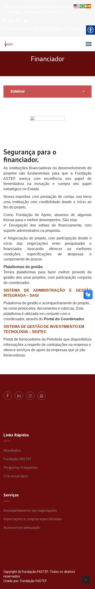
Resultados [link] (12, 450)
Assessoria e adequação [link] (21, 527)
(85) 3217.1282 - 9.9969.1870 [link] (61, 28)
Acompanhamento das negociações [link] (30, 510)
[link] (4, 20)
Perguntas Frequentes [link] (20, 467)
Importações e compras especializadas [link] (32, 519)
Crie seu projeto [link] (15, 476)
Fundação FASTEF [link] (17, 459)
